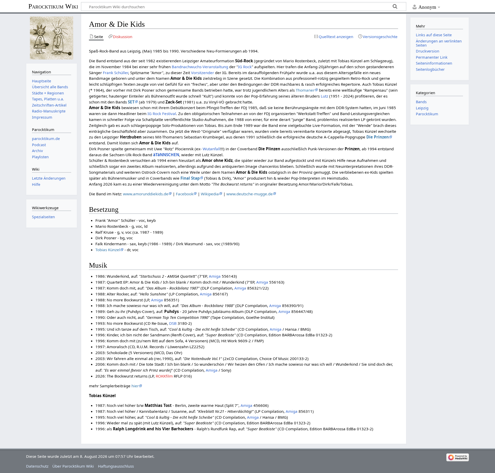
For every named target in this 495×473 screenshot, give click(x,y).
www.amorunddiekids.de (145, 193)
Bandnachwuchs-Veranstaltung (200, 66)
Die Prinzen (377, 136)
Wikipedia (210, 193)
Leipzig (422, 108)
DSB (173, 323)
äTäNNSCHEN (166, 154)
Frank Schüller (115, 72)
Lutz (324, 96)
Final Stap (190, 178)
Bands (421, 101)
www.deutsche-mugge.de (249, 193)
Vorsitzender (202, 72)
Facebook (184, 193)
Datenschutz (37, 466)
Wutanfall (211, 148)
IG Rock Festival (161, 113)
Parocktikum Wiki (53, 6)
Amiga (215, 276)
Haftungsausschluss (116, 466)
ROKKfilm (164, 376)
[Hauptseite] (51, 37)
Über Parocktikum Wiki (73, 466)
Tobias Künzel (107, 249)
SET (131, 101)
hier (135, 385)
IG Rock (245, 66)
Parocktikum (427, 113)
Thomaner (305, 90)
